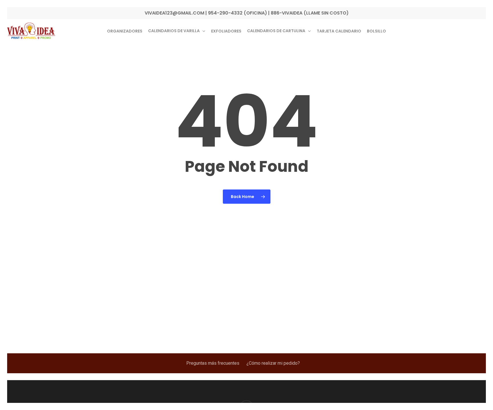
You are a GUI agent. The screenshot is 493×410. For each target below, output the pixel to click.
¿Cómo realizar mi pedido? (273, 363)
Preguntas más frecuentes (212, 363)
